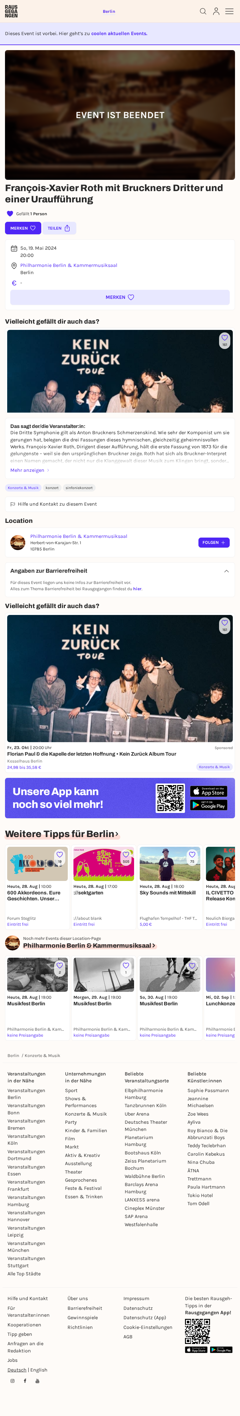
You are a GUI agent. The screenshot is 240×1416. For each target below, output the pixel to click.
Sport (71, 1090)
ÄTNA (193, 1171)
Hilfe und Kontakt (28, 1298)
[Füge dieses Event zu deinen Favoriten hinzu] (192, 965)
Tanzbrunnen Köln (146, 1105)
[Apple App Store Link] (196, 1349)
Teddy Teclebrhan (207, 1145)
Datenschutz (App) (144, 1317)
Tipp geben (20, 1334)
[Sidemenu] (229, 11)
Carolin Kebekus (206, 1154)
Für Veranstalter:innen (29, 1311)
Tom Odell (198, 1203)
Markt (72, 1147)
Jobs (13, 1360)
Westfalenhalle (141, 1224)
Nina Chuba (201, 1162)
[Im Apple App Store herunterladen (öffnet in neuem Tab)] (209, 791)
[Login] (216, 11)
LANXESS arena (142, 1200)
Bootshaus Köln (143, 1153)
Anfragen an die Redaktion (25, 1347)
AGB (127, 1337)
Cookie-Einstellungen (147, 1327)
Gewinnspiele (83, 1317)
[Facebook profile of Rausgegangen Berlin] (25, 1381)
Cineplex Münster (145, 1208)
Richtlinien (80, 1327)
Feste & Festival (83, 1188)
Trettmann (200, 1179)
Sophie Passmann (208, 1090)
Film (70, 1139)
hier (137, 588)
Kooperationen (24, 1325)
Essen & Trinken (84, 1197)
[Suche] (203, 11)
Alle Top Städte (24, 1274)
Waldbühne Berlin (145, 1176)
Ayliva (194, 1122)
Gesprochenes (81, 1180)
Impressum (136, 1298)
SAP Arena (136, 1216)
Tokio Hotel (200, 1195)
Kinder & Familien (86, 1130)
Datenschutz (138, 1308)
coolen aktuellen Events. (119, 33)
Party (71, 1122)
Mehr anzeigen (27, 470)
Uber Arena (137, 1114)
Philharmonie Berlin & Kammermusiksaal (68, 265)
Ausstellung (78, 1163)
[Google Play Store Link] (221, 1349)
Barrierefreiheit (85, 1308)
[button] (120, 297)
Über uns (78, 1298)
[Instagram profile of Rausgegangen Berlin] (13, 1381)
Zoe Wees (198, 1114)
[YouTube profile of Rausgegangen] (37, 1381)
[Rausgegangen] (11, 11)
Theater (73, 1172)
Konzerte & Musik (23, 488)
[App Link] (197, 1331)
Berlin (13, 1055)
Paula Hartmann (206, 1187)
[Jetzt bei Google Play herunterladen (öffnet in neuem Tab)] (209, 804)
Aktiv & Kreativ (82, 1155)
